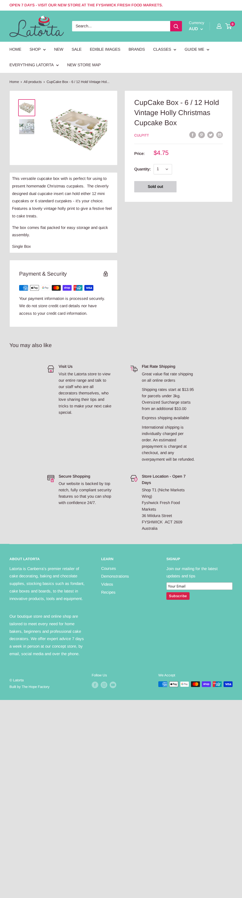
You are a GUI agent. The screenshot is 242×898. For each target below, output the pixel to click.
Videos (107, 584)
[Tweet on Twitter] (210, 135)
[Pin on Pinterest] (201, 135)
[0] (229, 26)
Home (14, 82)
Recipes (108, 592)
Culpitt (141, 135)
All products (33, 82)
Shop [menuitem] (35, 49)
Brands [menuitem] (137, 49)
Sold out (155, 186)
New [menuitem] (58, 49)
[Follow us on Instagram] (104, 684)
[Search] (176, 26)
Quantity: (142, 169)
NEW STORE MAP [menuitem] (84, 65)
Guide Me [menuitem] (194, 49)
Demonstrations (115, 576)
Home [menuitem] (15, 49)
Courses (108, 568)
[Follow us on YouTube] (113, 684)
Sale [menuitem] (77, 49)
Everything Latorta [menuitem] (31, 65)
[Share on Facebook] (192, 135)
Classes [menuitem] (162, 49)
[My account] (219, 26)
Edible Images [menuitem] (105, 49)
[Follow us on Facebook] (95, 684)
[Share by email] (219, 135)
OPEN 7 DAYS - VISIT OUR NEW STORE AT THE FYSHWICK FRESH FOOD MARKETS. (86, 5)
